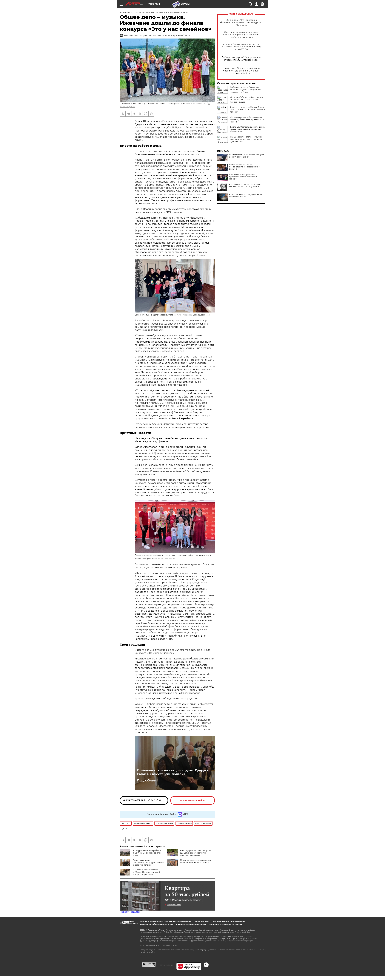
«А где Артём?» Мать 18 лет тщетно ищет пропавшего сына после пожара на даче (246, 99)
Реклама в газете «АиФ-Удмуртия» (229, 921)
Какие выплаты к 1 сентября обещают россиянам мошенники (246, 156)
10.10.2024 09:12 (127, 12)
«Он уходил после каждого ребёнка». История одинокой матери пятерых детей (146, 872)
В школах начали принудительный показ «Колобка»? (245, 195)
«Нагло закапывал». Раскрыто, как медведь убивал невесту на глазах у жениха (247, 119)
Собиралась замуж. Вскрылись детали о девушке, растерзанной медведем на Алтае (245, 89)
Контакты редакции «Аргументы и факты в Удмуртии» (165, 921)
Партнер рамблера (166, 965)
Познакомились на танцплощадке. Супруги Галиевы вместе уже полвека (173, 772)
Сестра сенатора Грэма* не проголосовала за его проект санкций (243, 177)
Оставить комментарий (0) (192, 800)
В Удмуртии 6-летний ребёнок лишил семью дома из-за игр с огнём (147, 852)
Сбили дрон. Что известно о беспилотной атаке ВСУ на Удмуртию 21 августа (241, 22)
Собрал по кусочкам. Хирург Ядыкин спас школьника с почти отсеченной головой (247, 109)
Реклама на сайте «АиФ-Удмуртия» (156, 924)
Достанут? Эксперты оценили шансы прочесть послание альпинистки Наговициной (247, 129)
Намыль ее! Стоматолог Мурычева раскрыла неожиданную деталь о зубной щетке (246, 139)
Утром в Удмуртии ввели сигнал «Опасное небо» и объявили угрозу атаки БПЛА (241, 47)
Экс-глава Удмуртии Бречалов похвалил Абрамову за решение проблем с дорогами (241, 35)
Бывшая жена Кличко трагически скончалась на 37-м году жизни (244, 186)
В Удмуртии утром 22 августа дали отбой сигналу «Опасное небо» (241, 58)
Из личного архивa (183, 315)
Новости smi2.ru (130, 911)
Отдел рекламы (202, 921)
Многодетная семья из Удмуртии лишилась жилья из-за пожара (195, 861)
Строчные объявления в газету (191, 924)
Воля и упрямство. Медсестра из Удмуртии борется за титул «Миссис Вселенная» (195, 852)
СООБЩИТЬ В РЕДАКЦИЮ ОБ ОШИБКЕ (225, 924)
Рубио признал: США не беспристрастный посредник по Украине (244, 167)
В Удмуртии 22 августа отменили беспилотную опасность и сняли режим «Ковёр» (241, 71)
